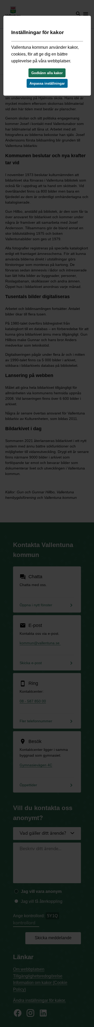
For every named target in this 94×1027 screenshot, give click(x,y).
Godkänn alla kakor (47, 73)
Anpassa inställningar (47, 83)
